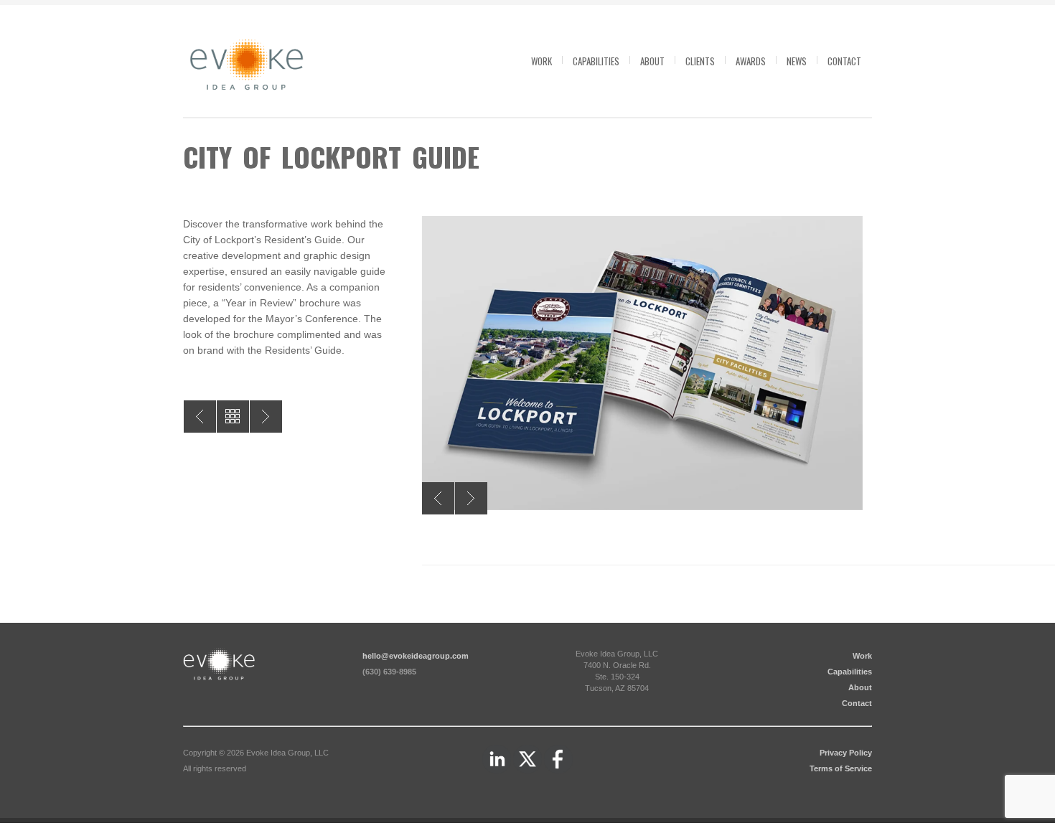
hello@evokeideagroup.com (415, 655)
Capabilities (596, 61)
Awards (751, 61)
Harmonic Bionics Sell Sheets (200, 416)
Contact (844, 61)
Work (541, 61)
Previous (438, 498)
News (797, 61)
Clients (700, 61)
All (233, 416)
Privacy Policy (846, 752)
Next (471, 498)
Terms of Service (841, 768)
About (652, 61)
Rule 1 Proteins (266, 416)
